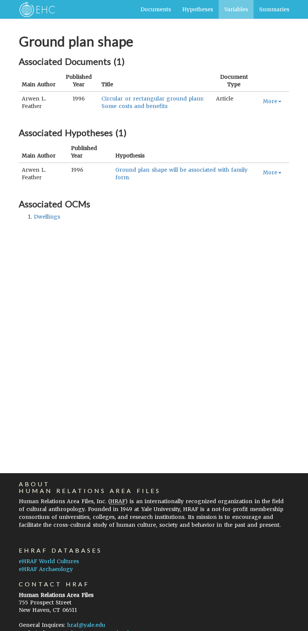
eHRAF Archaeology (46, 569)
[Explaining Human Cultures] (34, 9)
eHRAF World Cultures (49, 561)
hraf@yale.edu (86, 625)
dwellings (47, 216)
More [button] (270, 101)
